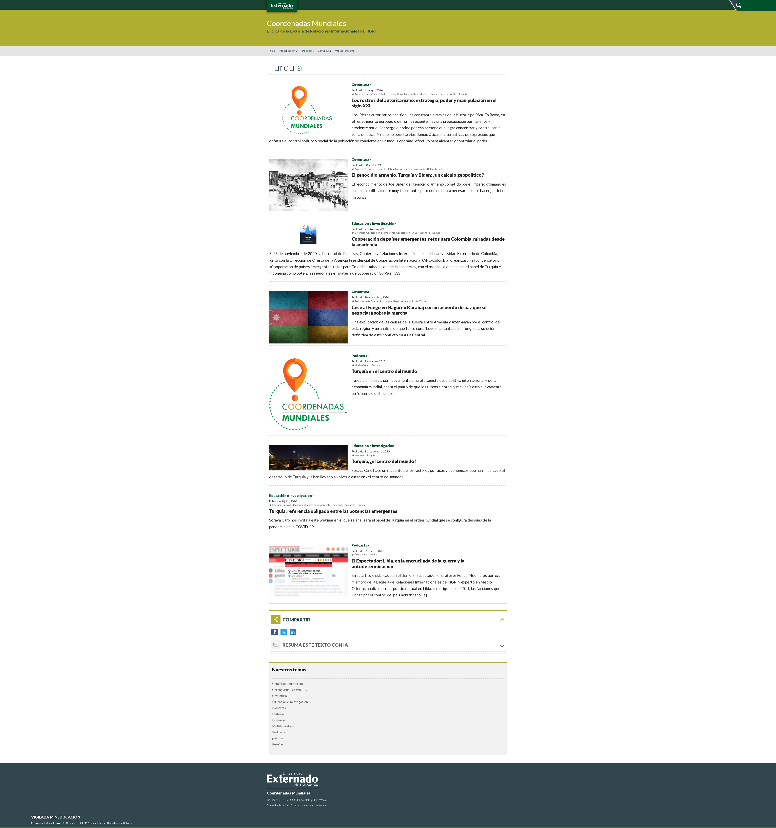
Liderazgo (279, 720)
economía (360, 455)
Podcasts (308, 50)
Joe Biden (428, 168)
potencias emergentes (319, 504)
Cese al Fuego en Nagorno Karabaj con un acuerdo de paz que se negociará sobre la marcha (419, 310)
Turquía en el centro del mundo (384, 371)
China (374, 93)
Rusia (415, 301)
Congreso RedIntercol (287, 683)
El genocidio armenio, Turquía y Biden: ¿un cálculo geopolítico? (418, 175)
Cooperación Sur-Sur (407, 232)
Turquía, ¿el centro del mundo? (384, 461)
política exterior (418, 93)
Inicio (272, 50)
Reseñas (278, 744)
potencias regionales (344, 504)
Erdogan (369, 168)
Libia (364, 554)
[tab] (388, 619)
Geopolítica (403, 93)
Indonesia (425, 232)
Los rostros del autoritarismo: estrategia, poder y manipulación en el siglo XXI (424, 103)
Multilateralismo (345, 50)
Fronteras (279, 708)
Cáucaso (277, 504)
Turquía (463, 93)
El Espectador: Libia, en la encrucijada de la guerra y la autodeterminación (408, 563)
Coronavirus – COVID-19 (289, 690)
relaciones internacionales (443, 93)
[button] (771, 60)
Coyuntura (324, 50)
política (277, 738)
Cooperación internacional (380, 232)
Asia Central (372, 301)
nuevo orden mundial (294, 504)
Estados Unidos (387, 93)
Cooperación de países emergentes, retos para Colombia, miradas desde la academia (428, 241)
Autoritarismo (362, 93)
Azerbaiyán (386, 301)
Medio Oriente (363, 365)
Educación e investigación (373, 223)
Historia (278, 714)
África (358, 554)
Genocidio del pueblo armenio (392, 168)
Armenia (359, 168)
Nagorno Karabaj (402, 301)
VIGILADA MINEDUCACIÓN (55, 817)
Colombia (360, 232)
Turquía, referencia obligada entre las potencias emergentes (333, 511)
